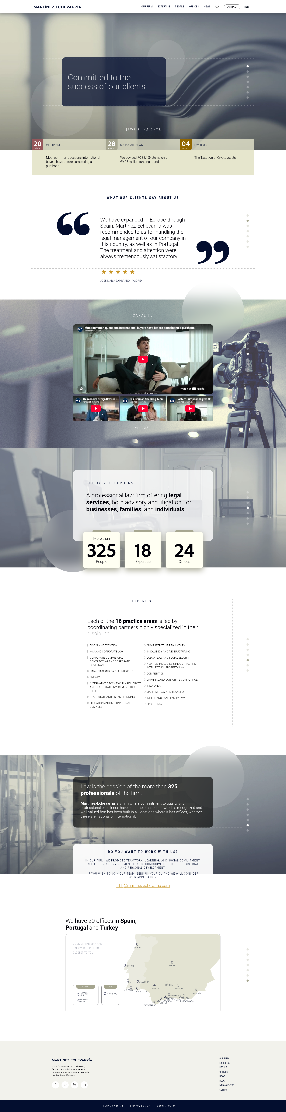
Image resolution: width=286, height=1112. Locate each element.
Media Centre (226, 1085)
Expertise (164, 6)
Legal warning (113, 1106)
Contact (224, 1089)
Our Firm (147, 6)
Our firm (224, 1058)
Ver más (143, 428)
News (207, 6)
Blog (222, 1080)
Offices (194, 6)
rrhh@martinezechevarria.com (143, 886)
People (179, 6)
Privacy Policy (140, 1106)
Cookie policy (166, 1106)
